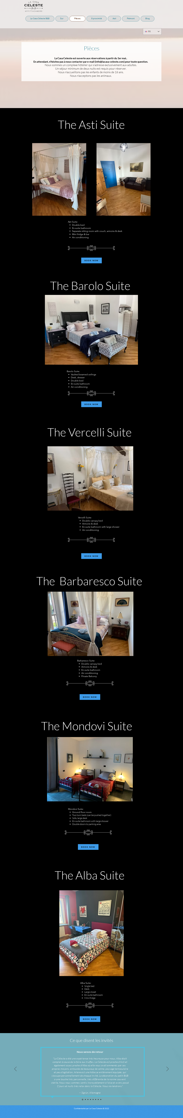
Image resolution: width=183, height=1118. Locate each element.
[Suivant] (167, 1069)
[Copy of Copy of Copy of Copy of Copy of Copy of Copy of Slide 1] (82, 1099)
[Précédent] (15, 1069)
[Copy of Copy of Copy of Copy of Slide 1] (90, 1099)
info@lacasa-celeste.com (110, 61)
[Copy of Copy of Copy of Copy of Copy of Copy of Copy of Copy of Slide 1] (100, 1099)
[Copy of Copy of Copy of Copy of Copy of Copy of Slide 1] (85, 1099)
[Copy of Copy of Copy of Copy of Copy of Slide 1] (87, 1099)
